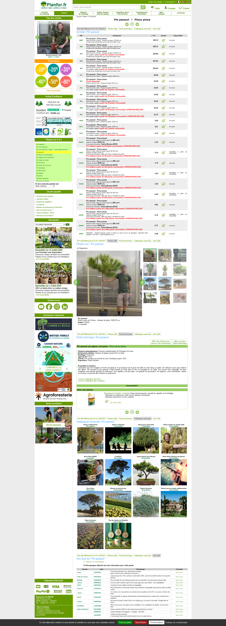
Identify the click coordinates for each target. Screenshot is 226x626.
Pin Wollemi (39, 173)
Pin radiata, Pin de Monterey (45, 157)
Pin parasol (39, 152)
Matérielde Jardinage (83, 13)
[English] (188, 2)
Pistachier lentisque (42, 178)
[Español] (181, 2)
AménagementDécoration (141, 13)
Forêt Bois (181, 13)
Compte (171, 8)
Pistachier (39, 176)
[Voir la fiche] (53, 37)
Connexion (169, 2)
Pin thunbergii (40, 168)
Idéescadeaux (161, 13)
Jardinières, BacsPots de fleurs (122, 13)
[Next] (70, 37)
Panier (186, 8)
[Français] (178, 2)
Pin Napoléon (40, 144)
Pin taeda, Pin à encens (43, 165)
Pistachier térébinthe (42, 181)
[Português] (185, 2)
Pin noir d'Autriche (42, 147)
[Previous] (37, 37)
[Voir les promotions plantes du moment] (53, 92)
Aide (157, 8)
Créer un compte (155, 2)
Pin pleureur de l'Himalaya (44, 155)
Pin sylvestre (40, 162)
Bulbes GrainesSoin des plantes (103, 13)
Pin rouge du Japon (42, 160)
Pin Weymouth (40, 170)
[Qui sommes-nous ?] (54, 118)
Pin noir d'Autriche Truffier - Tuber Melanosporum (51, 149)
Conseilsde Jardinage (44, 13)
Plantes (64, 13)
